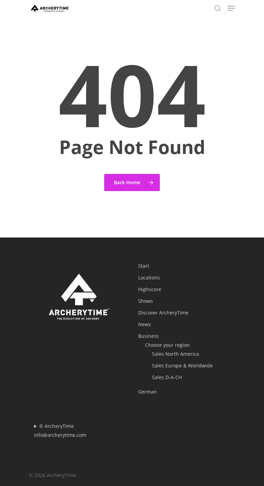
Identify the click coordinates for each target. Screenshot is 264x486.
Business (148, 336)
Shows (145, 301)
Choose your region (167, 345)
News (144, 324)
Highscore (149, 289)
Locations (149, 277)
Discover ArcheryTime (163, 312)
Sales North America (175, 354)
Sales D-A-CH (167, 377)
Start (143, 266)
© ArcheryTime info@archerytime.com (60, 430)
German (147, 391)
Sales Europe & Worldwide (182, 365)
